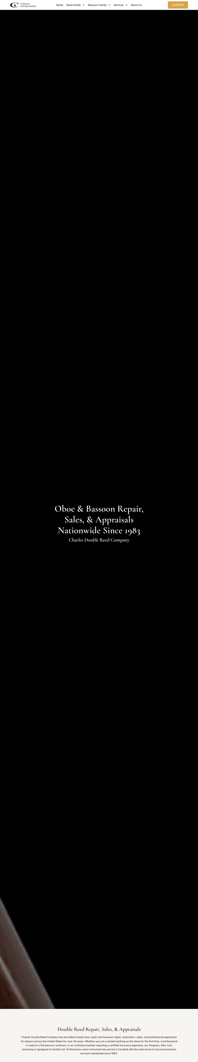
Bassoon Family (97, 5)
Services (119, 5)
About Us (136, 5)
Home (59, 5)
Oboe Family (73, 5)
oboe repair (90, 1037)
